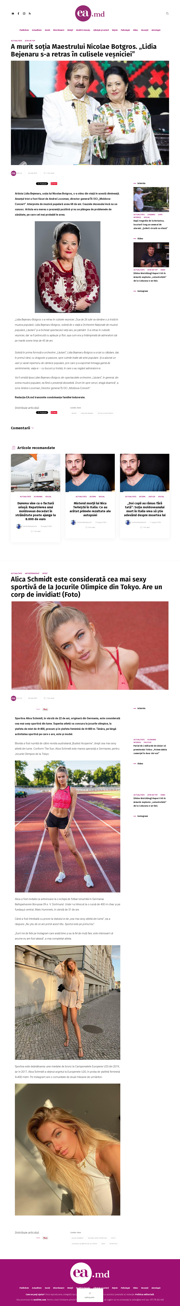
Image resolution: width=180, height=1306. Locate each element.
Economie (38, 497)
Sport (45, 573)
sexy (103, 1244)
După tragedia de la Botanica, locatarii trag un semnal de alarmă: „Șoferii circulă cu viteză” (150, 225)
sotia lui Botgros (105, 413)
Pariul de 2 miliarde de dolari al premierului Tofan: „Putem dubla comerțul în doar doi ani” (150, 750)
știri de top (30, 41)
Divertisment (58, 30)
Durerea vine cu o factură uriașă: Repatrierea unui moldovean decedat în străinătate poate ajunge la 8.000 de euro (35, 511)
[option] (35, 501)
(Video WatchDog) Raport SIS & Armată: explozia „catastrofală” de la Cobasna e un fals (149, 277)
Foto (113, 1238)
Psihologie (125, 30)
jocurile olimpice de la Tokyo (84, 1244)
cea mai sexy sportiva (97, 1238)
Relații (70, 30)
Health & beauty (83, 30)
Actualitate (37, 30)
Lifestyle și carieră (101, 30)
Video (135, 30)
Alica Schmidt (78, 1238)
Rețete (115, 30)
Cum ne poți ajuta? (35, 1294)
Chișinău (151, 215)
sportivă (114, 1244)
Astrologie (156, 30)
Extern (93, 497)
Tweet (38, 709)
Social (47, 30)
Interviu (137, 217)
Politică (147, 742)
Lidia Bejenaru (87, 413)
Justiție (151, 497)
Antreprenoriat (32, 573)
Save (51, 540)
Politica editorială (144, 1294)
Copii (160, 215)
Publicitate (24, 30)
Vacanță (144, 30)
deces (74, 413)
